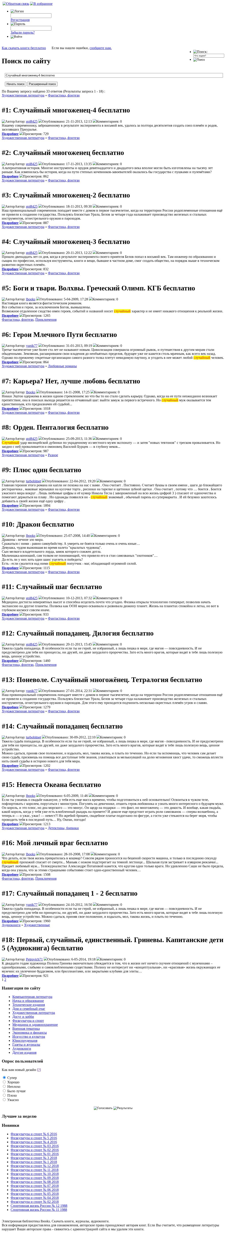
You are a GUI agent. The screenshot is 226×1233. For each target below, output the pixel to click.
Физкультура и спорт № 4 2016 (34, 1142)
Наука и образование (28, 1001)
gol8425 (32, 121)
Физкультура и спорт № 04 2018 (35, 1198)
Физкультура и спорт (28, 1020)
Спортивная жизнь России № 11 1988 (39, 1210)
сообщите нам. (101, 48)
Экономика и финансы (29, 1032)
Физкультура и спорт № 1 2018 (34, 1162)
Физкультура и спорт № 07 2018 (35, 1186)
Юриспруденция (24, 1040)
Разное (53, 455)
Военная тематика (26, 1028)
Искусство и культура (28, 1036)
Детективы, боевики (63, 828)
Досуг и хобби (23, 1016)
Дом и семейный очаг (28, 1009)
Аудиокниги (11, 925)
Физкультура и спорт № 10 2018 (35, 1174)
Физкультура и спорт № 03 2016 (35, 1146)
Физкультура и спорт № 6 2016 (34, 1134)
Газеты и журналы (26, 1044)
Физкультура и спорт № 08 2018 (35, 1182)
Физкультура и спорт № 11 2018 (34, 1170)
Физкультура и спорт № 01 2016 (35, 1154)
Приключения (45, 319)
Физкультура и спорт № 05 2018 (35, 1194)
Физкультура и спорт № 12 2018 (35, 1166)
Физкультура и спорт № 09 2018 (35, 1178)
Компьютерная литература (32, 997)
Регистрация (20, 20)
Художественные (37, 925)
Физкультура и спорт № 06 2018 (35, 1190)
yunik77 (32, 346)
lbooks (30, 299)
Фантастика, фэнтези (64, 95)
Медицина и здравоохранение (35, 1024)
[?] (39, 1070)
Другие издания (24, 1052)
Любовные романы (62, 366)
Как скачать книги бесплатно (24, 48)
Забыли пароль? (23, 32)
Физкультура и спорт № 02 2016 (35, 1150)
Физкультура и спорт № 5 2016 (34, 1138)
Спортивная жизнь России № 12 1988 (39, 1206)
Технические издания (28, 1005)
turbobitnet (33, 481)
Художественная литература (23, 95)
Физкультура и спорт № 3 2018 (34, 1158)
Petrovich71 (34, 959)
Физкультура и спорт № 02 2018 (35, 1202)
